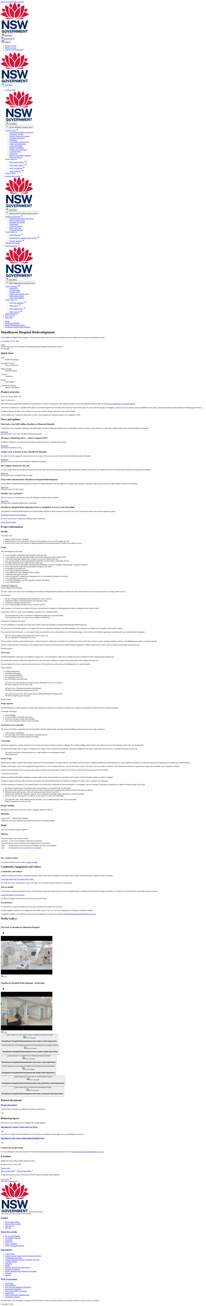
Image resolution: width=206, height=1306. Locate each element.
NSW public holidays (16, 296)
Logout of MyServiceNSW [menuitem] (14, 50)
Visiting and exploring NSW (19, 294)
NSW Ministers (10, 1285)
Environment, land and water (19, 142)
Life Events (13, 153)
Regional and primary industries (20, 155)
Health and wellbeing (16, 148)
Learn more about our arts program (12, 895)
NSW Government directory (14, 1246)
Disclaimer (8, 1242)
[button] (2, 923)
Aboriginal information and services (21, 132)
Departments (6, 1250)
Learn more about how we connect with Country (17, 879)
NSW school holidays (16, 298)
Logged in (7, 42)
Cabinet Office (10, 1254)
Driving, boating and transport (19, 136)
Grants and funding (16, 146)
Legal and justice (15, 152)
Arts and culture (14, 290)
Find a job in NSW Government (16, 1291)
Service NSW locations (13, 1224)
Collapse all (13, 586)
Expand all (5, 586)
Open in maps (5, 1168)
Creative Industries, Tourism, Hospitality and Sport (22, 1260)
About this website (9, 1232)
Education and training (17, 138)
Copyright (8, 1240)
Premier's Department (12, 1269)
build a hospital (32, 862)
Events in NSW (14, 292)
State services (9, 1226)
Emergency (13, 140)
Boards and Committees (13, 1289)
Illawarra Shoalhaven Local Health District (120, 404)
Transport (8, 1273)
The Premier (9, 1283)
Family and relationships (17, 144)
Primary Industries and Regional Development (20, 1271)
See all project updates (8, 522)
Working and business (14, 217)
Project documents (9, 1105)
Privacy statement (11, 1244)
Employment (13, 224)
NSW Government (9, 1279)
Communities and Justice (13, 1258)
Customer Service (11, 1262)
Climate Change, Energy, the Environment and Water (23, 1256)
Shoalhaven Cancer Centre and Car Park (19, 1127)
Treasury (8, 1275)
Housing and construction (18, 150)
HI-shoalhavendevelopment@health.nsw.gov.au (80, 914)
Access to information (12, 1236)
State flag (8, 1228)
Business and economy (17, 220)
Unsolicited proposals (12, 1297)
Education (8, 1264)
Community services (16, 134)
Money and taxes (15, 228)
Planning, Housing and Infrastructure (17, 1267)
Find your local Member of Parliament (18, 1287)
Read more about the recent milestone (13, 515)
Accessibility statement (13, 1238)
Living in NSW (11, 130)
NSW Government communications (17, 1295)
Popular (4, 1218)
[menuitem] (10, 46)
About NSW (13, 288)
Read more (4, 432)
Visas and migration (16, 157)
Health (7, 1265)
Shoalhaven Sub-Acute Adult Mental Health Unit (22, 1138)
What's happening (12, 286)
